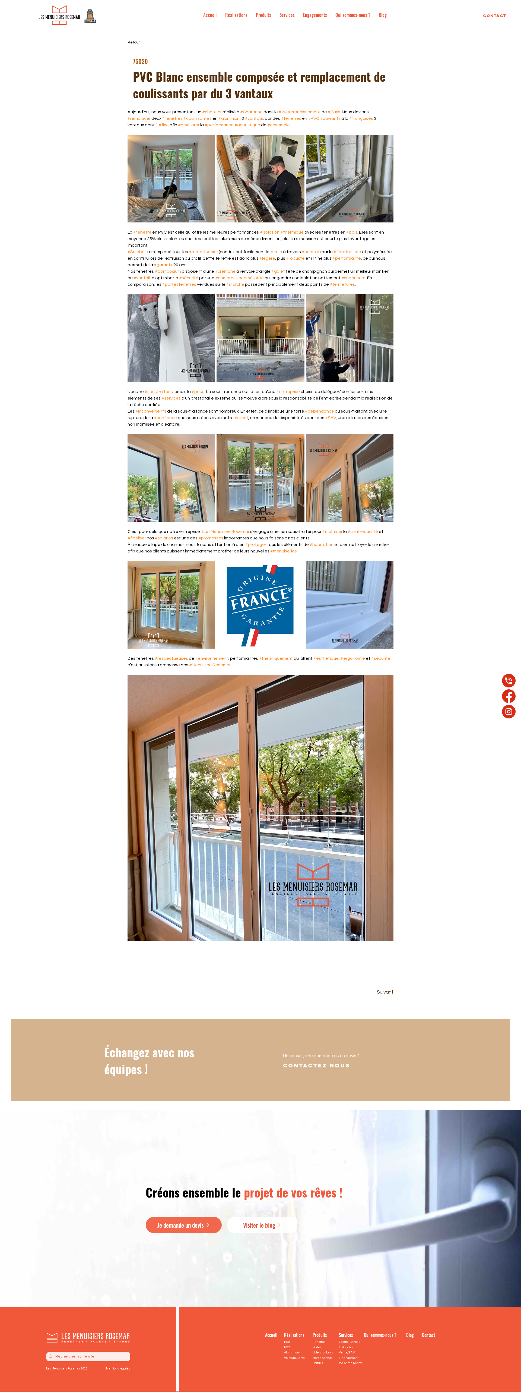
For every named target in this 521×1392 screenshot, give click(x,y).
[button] (350, 992)
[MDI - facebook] (509, 696)
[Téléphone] (509, 680)
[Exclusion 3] (509, 711)
